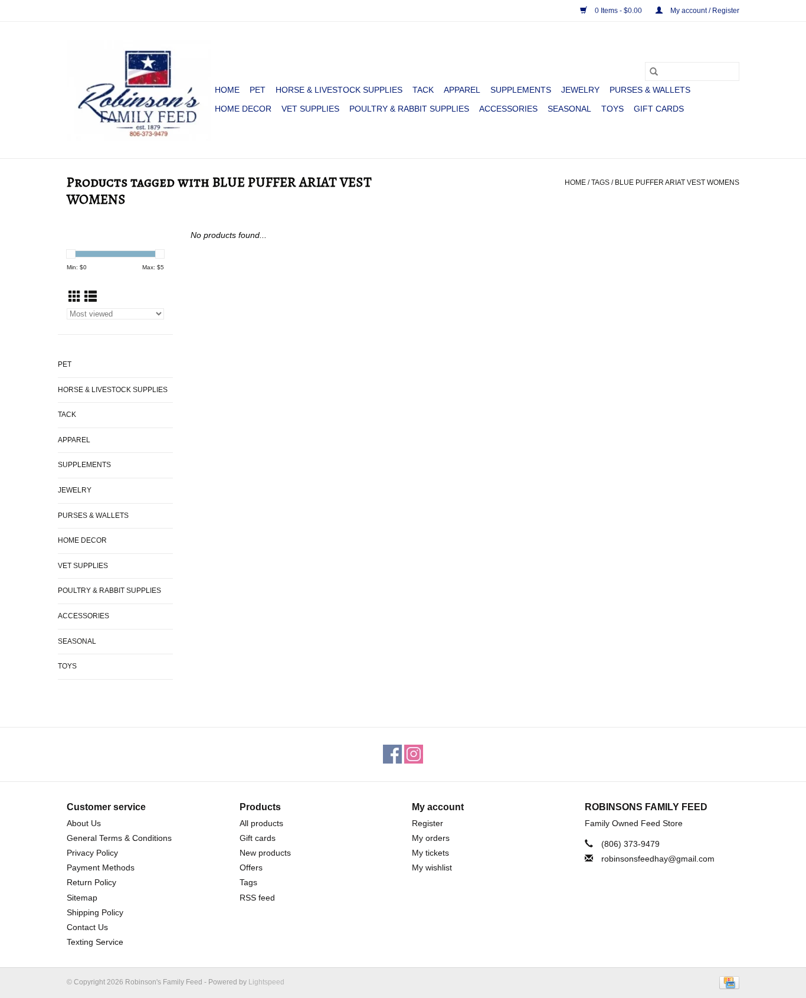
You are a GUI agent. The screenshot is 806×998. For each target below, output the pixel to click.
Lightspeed (266, 982)
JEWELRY (580, 89)
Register (427, 823)
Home (227, 89)
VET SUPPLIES (310, 108)
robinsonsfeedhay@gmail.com (658, 858)
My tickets (430, 852)
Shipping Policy (95, 912)
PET (258, 89)
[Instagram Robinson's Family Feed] (413, 754)
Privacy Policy (92, 852)
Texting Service (95, 942)
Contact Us (87, 927)
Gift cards (659, 108)
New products (265, 852)
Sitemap (82, 897)
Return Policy (91, 882)
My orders (431, 838)
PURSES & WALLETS (650, 89)
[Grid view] (74, 297)
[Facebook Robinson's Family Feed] (392, 754)
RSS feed (257, 897)
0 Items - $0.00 (618, 10)
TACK (423, 89)
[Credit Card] (727, 982)
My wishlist (432, 867)
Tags (600, 182)
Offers (251, 867)
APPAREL (462, 89)
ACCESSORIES (508, 108)
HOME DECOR (243, 108)
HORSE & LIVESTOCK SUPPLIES (339, 89)
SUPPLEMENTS (520, 89)
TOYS (612, 108)
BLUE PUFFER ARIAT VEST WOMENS (677, 182)
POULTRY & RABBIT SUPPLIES (409, 108)
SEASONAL (569, 108)
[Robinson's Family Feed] (139, 90)
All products (261, 823)
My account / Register (704, 10)
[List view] (90, 297)
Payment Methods (101, 867)
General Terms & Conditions (119, 838)
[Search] (654, 71)
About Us (84, 823)
